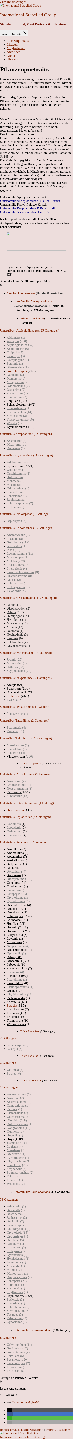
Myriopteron (15, 1273)
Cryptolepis (14, 1232)
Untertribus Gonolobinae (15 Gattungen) (26, 528)
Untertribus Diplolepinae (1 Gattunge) (24, 514)
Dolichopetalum (17, 1124)
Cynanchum (15, 466)
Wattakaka (13, 1183)
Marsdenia (13, 1150)
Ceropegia (13, 894)
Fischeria (12, 538)
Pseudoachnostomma (20, 572)
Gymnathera (15, 1255)
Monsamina (14, 663)
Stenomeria (14, 727)
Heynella (12, 1135)
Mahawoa (13, 481)
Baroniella (13, 1210)
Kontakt (12, 55)
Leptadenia (14, 827)
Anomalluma (15, 853)
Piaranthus (13, 976)
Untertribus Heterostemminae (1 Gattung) (27, 803)
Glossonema (15, 469)
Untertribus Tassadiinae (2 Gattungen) (24, 720)
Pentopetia (13, 1281)
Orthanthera (14, 831)
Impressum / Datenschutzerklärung (22, 1437)
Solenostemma (16, 408)
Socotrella (13, 1002)
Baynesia (13, 867)
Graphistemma (16, 473)
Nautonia (13, 631)
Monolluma (14, 942)
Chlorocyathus (16, 1229)
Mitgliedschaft (16, 48)
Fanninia (12, 363)
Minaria (12, 627)
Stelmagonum (16, 587)
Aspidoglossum (17, 345)
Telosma (12, 1176)
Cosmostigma (16, 1116)
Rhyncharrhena (17, 645)
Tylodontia (14, 591)
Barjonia (12, 604)
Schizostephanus (17, 503)
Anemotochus (16, 535)
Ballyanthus (14, 864)
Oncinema (13, 448)
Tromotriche (15, 1020)
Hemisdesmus (16, 1258)
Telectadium (15, 1318)
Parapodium (15, 397)
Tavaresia (13, 1013)
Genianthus (14, 1348)
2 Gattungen (8, 1038)
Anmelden (13, 52)
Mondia (12, 1270)
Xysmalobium (16, 427)
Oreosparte (14, 1154)
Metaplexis (14, 484)
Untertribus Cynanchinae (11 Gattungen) (26, 455)
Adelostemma (16, 462)
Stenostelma (14, 415)
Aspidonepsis (15, 348)
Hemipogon (14, 616)
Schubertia (14, 583)
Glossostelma (15, 367)
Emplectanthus (16, 784)
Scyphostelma (16, 671)
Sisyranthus (14, 796)
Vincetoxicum (16, 756)
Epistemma (14, 1247)
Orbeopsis (13, 964)
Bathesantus (14, 1217)
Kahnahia (13, 374)
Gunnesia (13, 1131)
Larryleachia (15, 935)
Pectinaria (13, 972)
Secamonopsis (16, 1363)
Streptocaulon (16, 1310)
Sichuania (13, 507)
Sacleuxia (13, 1299)
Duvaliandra (15, 912)
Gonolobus (14, 542)
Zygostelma (14, 1322)
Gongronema (15, 1128)
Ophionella (14, 953)
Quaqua (12, 990)
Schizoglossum (16, 404)
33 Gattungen (9, 1199)
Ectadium (13, 1243)
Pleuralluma (14, 979)
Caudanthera (15, 886)
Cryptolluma (15, 897)
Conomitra (14, 824)
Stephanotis (14, 1169)
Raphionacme (16, 1296)
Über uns (13, 59)
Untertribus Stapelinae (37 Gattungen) (24, 842)
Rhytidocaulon (16, 994)
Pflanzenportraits (18, 41)
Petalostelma (15, 642)
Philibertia (13, 696)
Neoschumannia (17, 788)
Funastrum (14, 688)
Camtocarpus (15, 1225)
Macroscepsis (15, 557)
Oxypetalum (15, 692)
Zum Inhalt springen (13, 2)
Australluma (15, 860)
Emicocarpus (15, 1045)
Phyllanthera (15, 1292)
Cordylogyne (15, 360)
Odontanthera (15, 488)
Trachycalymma (17, 419)
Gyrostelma (14, 546)
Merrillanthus (15, 745)
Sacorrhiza (13, 1303)
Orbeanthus (14, 961)
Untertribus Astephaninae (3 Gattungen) (26, 434)
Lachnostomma (17, 553)
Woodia (12, 423)
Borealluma (14, 871)
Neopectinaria (16, 946)
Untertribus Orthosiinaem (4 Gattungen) (26, 652)
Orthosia (12, 667)
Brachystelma (15, 879)
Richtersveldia (16, 998)
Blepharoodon (16, 608)
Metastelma (14, 623)
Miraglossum (15, 382)
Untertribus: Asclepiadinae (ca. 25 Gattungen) (29, 330)
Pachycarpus (15, 393)
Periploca (13, 1284)
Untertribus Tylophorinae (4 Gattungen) (26, 738)
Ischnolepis (14, 1262)
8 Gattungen (8, 1337)
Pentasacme (14, 835)
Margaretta (14, 378)
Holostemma (15, 477)
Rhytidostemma (17, 576)
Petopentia (13, 1288)
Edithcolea (14, 920)
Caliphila (13, 352)
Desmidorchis (16, 905)
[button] (36, 330)
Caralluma (13, 882)
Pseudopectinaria (18, 987)
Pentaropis (13, 752)
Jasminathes (14, 1142)
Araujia (11, 685)
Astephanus (14, 441)
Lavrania (12, 938)
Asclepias (13, 341)
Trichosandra (15, 1370)
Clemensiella (15, 1113)
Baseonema (14, 1214)
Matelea (12, 561)
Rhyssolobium (16, 1161)
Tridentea (13, 1016)
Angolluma (14, 849)
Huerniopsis (14, 931)
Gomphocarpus (17, 371)
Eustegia (12, 1049)
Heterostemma (16, 810)
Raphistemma (15, 499)
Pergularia (13, 401)
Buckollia (13, 1221)
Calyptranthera (16, 1344)
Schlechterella (16, 1307)
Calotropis (13, 356)
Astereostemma (16, 1102)
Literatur (12, 44)
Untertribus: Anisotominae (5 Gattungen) (26, 774)
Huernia (12, 927)
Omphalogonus (17, 1277)
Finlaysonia (14, 1251)
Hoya (10, 1139)
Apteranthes (14, 856)
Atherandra (14, 1206)
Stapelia (12, 1005)
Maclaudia (13, 1266)
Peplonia (12, 638)
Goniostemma (16, 1352)
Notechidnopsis (17, 949)
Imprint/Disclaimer (58, 1429)
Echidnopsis (15, 916)
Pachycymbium (17, 968)
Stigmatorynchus (18, 1172)
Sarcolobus (14, 1165)
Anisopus (13, 1098)
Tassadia (12, 731)
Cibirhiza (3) (15, 1070)
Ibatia (10, 550)
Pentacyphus (15, 713)
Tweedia (12, 699)
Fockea (11, 1073)
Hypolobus (14, 619)
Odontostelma (16, 386)
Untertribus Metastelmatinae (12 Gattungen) (28, 598)
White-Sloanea (16, 1024)
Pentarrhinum (15, 492)
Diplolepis (13, 521)
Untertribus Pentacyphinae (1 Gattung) (25, 706)
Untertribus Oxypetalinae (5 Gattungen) (26, 678)
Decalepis (13, 1240)
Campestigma (15, 1105)
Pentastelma (14, 496)
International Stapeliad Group (28, 14)
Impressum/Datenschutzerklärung (21, 1429)
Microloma (14, 444)
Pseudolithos (15, 983)
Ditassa (11, 612)
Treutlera (12, 1180)
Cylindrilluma (16, 901)
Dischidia (13, 1120)
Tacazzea (12, 1314)
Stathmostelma (16, 412)
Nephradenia (15, 634)
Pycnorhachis (15, 1157)
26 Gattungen (9, 1087)
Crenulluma (14, 890)
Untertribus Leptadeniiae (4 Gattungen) (25, 817)
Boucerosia (14, 875)
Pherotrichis (14, 568)
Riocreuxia (14, 792)
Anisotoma (14, 781)
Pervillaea (13, 1356)
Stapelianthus (15, 1009)
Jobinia (11, 659)
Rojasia (11, 579)
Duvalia (12, 908)
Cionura (12, 1109)
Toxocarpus (14, 1367)
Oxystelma (14, 389)
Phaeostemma (16, 564)
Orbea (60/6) (15, 957)
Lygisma (12, 1146)
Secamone (13, 1359)
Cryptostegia (15, 1236)
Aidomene (13, 337)
